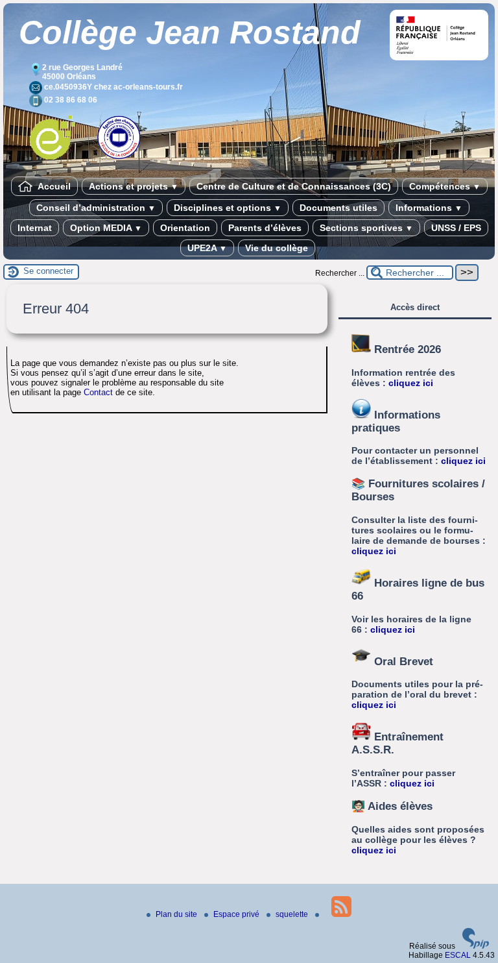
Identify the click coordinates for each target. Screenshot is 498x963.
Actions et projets (133, 186)
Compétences (444, 186)
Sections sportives (366, 228)
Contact (98, 392)
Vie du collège (276, 248)
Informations (429, 207)
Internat (35, 228)
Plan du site (177, 914)
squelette (293, 914)
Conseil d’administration (96, 207)
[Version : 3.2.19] (476, 946)
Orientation (185, 228)
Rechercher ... (339, 273)
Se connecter (48, 271)
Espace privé (237, 914)
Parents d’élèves (265, 228)
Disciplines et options (227, 207)
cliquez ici (410, 383)
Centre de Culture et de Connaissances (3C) (293, 186)
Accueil (53, 186)
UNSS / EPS (456, 228)
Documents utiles (338, 207)
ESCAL (458, 955)
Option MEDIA (106, 228)
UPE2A (207, 248)
